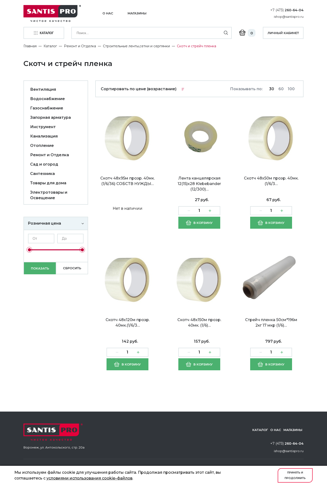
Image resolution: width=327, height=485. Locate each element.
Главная (30, 46)
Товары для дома (48, 183)
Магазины (137, 13)
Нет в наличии (127, 208)
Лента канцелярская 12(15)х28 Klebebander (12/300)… (199, 184)
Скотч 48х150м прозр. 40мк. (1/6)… (199, 322)
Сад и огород (44, 164)
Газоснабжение (46, 108)
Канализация (44, 136)
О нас (107, 13)
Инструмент (43, 127)
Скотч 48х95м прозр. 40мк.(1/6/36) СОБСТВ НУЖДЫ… (127, 181)
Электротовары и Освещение (48, 195)
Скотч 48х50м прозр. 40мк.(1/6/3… (271, 181)
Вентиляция (43, 89)
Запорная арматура (50, 117)
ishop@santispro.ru (289, 16)
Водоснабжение (47, 98)
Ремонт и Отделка (80, 46)
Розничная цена (44, 223)
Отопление (42, 145)
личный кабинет (283, 33)
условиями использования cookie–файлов (89, 478)
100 (291, 89)
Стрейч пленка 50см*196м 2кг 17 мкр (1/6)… (271, 322)
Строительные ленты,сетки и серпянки (136, 46)
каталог (47, 33)
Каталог (50, 46)
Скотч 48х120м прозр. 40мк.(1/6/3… (128, 322)
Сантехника (42, 173)
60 (281, 89)
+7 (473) (287, 10)
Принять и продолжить (295, 475)
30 (271, 89)
